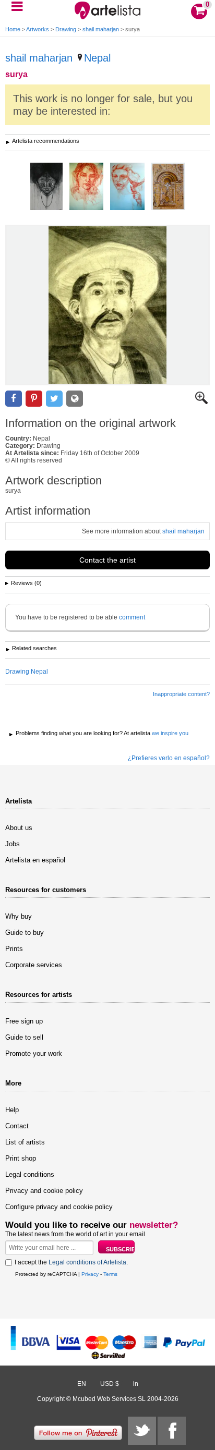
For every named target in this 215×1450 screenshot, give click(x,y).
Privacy (90, 1274)
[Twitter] (142, 1431)
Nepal (97, 58)
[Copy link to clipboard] (74, 399)
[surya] (107, 305)
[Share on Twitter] (54, 399)
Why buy (18, 916)
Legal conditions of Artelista (87, 1262)
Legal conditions (29, 1174)
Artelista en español (35, 860)
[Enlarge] (201, 402)
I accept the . (71, 1262)
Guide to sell (24, 1037)
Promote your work (33, 1053)
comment (132, 617)
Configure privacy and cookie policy (59, 1207)
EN (81, 1383)
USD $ (109, 1383)
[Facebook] (172, 1431)
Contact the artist (107, 560)
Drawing (65, 29)
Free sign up (24, 1021)
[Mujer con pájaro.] (127, 187)
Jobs (12, 844)
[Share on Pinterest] (34, 399)
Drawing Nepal (26, 671)
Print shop (20, 1158)
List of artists (25, 1142)
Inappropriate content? (181, 694)
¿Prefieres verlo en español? (169, 758)
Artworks (37, 29)
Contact (17, 1126)
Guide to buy (24, 932)
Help (12, 1110)
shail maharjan (100, 29)
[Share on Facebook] (13, 399)
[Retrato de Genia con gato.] (86, 187)
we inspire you (170, 733)
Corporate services (33, 965)
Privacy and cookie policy (44, 1191)
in (135, 1383)
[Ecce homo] (168, 187)
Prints (14, 949)
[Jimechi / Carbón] (46, 187)
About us (18, 828)
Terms (110, 1274)
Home (12, 29)
